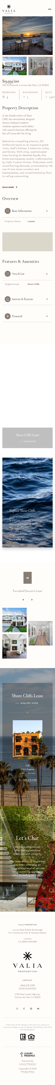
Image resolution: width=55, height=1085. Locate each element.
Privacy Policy (27, 1071)
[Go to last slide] (23, 600)
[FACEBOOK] (24, 1009)
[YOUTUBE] (38, 1009)
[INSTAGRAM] (17, 1009)
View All (43, 65)
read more (15, 539)
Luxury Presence (27, 1063)
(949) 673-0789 (29, 779)
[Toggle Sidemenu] (50, 9)
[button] (27, 885)
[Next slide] (32, 600)
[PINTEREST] (31, 1009)
